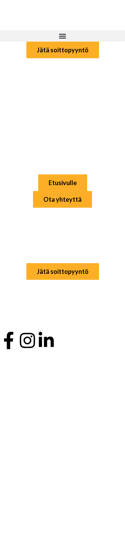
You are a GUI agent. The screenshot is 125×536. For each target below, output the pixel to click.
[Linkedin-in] (46, 340)
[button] (62, 36)
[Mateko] (34, 14)
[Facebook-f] (8, 340)
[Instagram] (27, 340)
